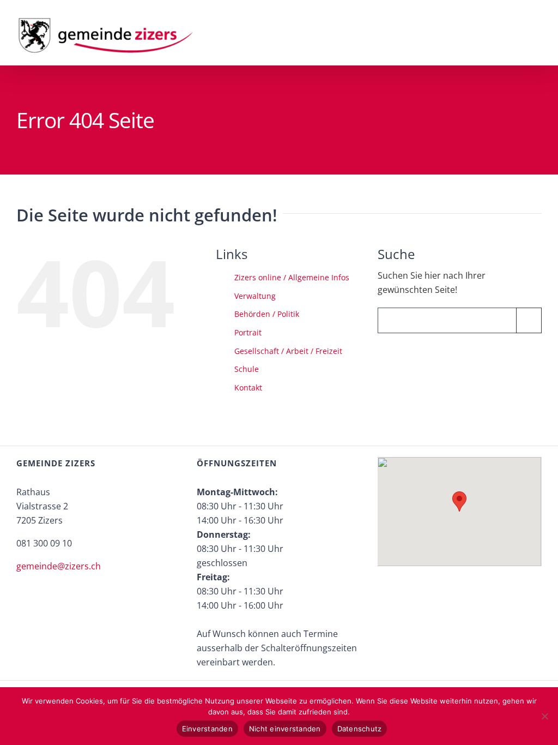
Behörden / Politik (266, 314)
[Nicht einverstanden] (544, 716)
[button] (459, 501)
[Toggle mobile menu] (537, 26)
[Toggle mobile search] (517, 26)
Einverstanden (207, 728)
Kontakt (248, 387)
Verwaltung (255, 296)
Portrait (248, 332)
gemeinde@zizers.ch (58, 566)
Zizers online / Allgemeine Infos (291, 277)
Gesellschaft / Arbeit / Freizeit (288, 351)
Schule (246, 369)
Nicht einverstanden (285, 728)
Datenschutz (359, 728)
